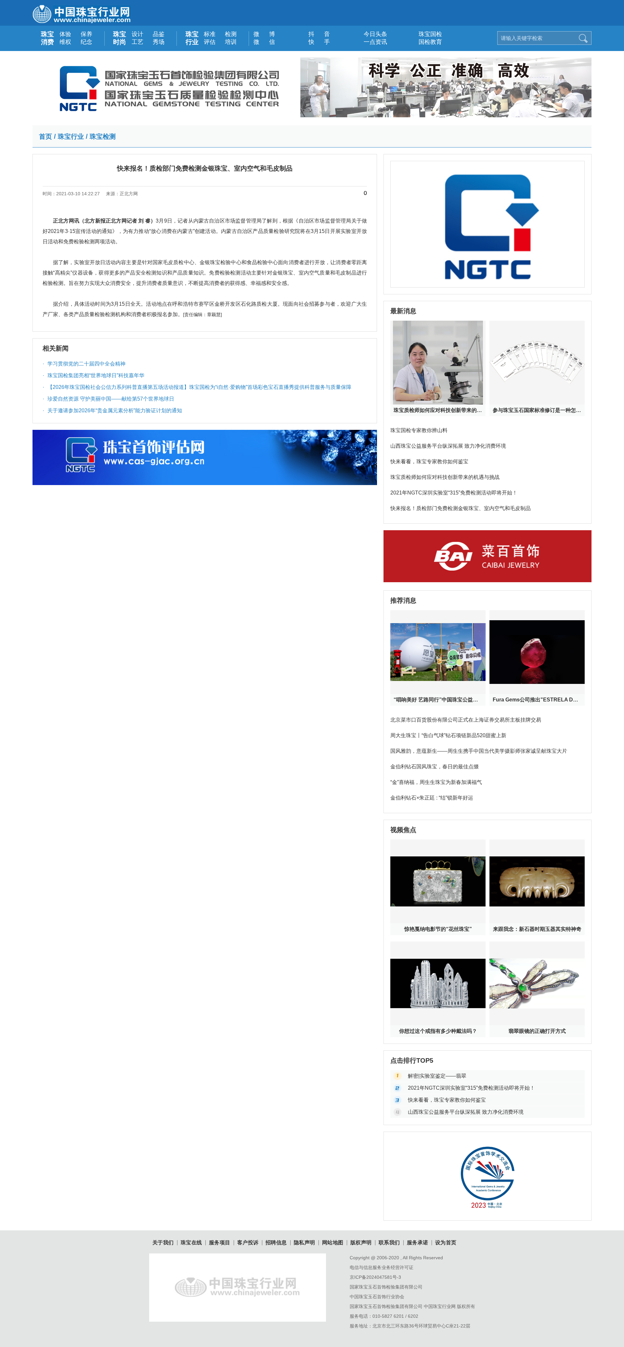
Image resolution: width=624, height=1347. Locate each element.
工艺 (137, 42)
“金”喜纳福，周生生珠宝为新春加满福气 (436, 782)
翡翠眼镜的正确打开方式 (537, 1031)
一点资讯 (371, 42)
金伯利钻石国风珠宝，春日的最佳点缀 (434, 766)
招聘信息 (276, 1242)
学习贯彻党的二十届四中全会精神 (84, 363)
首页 (45, 136)
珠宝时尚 (119, 38)
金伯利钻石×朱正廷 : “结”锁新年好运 (431, 798)
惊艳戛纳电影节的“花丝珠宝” (438, 929)
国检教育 (426, 42)
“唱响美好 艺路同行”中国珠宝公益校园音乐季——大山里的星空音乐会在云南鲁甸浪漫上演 (438, 699)
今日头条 (371, 34)
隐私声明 (304, 1242)
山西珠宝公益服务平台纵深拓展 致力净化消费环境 (448, 446)
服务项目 (219, 1242)
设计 (137, 34)
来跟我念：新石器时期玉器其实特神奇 (537, 929)
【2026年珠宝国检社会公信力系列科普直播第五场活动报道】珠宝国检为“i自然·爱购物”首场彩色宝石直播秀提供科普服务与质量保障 (197, 387)
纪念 (86, 42)
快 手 (315, 42)
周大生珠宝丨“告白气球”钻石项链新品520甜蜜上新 (448, 735)
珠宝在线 (191, 1242)
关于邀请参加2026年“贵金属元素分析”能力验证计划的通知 (112, 410)
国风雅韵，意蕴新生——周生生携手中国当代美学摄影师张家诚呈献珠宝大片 (478, 751)
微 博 (261, 34)
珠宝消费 (47, 38)
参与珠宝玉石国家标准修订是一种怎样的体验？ (537, 410)
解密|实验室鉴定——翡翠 (437, 1076)
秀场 (158, 42)
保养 (86, 34)
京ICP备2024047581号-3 (375, 1277)
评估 (209, 42)
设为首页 (446, 1242)
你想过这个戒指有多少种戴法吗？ (438, 1031)
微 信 (261, 42)
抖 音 (315, 34)
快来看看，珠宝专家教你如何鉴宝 (429, 461)
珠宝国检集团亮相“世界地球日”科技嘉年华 (93, 375)
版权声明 (361, 1242)
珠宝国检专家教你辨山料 (419, 430)
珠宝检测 (103, 136)
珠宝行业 (192, 38)
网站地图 (333, 1242)
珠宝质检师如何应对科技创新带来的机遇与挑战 (438, 410)
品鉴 (158, 34)
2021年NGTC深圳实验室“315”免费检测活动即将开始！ (453, 492)
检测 (231, 34)
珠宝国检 (426, 34)
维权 (65, 42)
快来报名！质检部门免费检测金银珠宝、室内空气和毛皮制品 (460, 508)
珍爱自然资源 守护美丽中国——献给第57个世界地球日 (108, 399)
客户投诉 (248, 1242)
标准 (209, 34)
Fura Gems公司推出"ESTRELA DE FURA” (537, 699)
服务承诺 (417, 1242)
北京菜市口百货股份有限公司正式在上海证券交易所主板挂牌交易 (465, 720)
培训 (231, 42)
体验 (65, 34)
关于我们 (163, 1242)
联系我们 (389, 1242)
